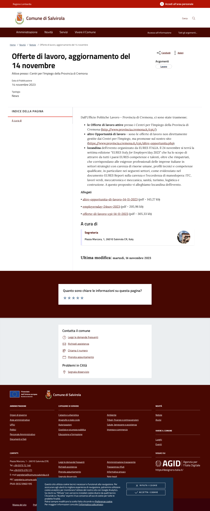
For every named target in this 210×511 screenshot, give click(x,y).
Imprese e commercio (117, 429)
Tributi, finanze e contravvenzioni (123, 420)
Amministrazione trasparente (121, 462)
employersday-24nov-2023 (101, 206)
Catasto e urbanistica (68, 415)
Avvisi (158, 420)
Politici (13, 429)
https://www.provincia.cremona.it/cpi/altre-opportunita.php (130, 143)
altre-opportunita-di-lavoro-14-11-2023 (110, 199)
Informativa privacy (116, 472)
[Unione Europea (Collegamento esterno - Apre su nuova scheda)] (24, 394)
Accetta (148, 492)
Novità (22, 45)
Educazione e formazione (70, 434)
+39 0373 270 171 (23, 470)
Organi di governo (18, 415)
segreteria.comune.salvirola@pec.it (31, 479)
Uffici (12, 424)
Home (13, 45)
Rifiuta (148, 485)
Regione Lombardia (22, 4)
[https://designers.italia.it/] (178, 463)
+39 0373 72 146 (22, 465)
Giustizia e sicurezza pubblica (72, 429)
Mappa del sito (19, 505)
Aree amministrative (20, 420)
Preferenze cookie (103, 501)
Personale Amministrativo (22, 434)
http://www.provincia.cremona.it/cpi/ (128, 129)
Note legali (112, 476)
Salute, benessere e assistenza (122, 424)
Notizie (32, 45)
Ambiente (111, 415)
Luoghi (159, 439)
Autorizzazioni (65, 424)
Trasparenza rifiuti (115, 467)
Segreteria (91, 232)
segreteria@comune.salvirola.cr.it (33, 475)
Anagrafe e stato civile (69, 420)
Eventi (159, 444)
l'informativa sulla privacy (91, 504)
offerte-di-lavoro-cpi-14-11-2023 (105, 214)
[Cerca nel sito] (193, 18)
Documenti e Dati (18, 439)
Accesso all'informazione (159, 32)
